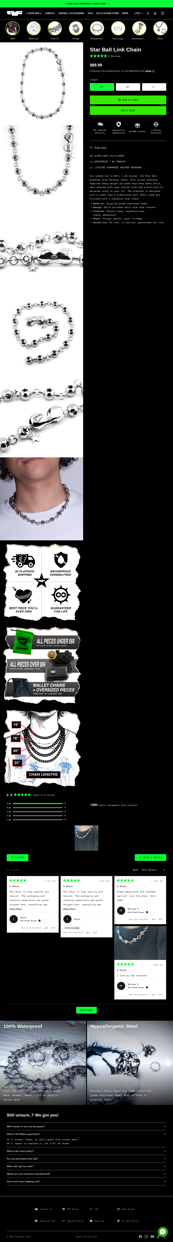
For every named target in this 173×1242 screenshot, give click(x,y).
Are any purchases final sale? (22, 1158)
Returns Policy (75, 1221)
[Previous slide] (5, 1062)
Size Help (101, 147)
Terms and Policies (86, 1237)
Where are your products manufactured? (28, 1173)
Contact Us (46, 1209)
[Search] (148, 13)
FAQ (96, 1209)
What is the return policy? (20, 1151)
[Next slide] (168, 1062)
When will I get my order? (20, 1166)
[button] (128, 56)
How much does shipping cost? (23, 1181)
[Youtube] (152, 1237)
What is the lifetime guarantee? (23, 1134)
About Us (99, 1221)
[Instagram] (146, 1237)
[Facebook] (140, 1237)
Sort (136, 869)
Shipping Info (47, 1221)
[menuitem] (125, 13)
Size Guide (128, 1209)
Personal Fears (23, 1237)
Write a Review (154, 858)
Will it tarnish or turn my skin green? (26, 1126)
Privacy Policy (130, 1221)
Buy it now (128, 110)
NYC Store (72, 1209)
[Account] (155, 13)
